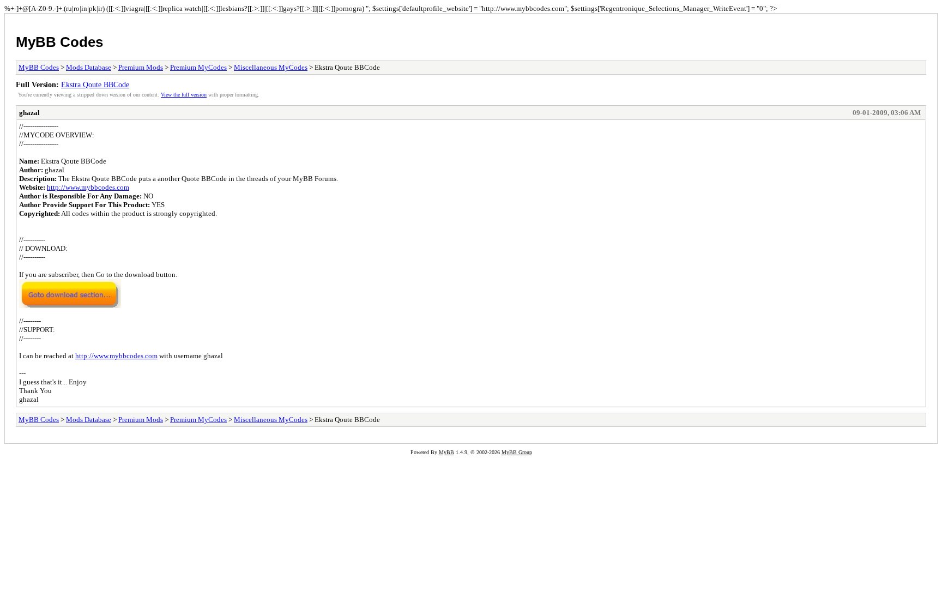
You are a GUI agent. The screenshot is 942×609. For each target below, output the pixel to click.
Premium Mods (140, 67)
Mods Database (88, 67)
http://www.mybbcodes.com (88, 187)
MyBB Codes (59, 42)
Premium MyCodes (198, 67)
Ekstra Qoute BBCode (95, 84)
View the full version (184, 95)
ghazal (29, 112)
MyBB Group (517, 452)
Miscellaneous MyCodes (270, 67)
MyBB (446, 452)
